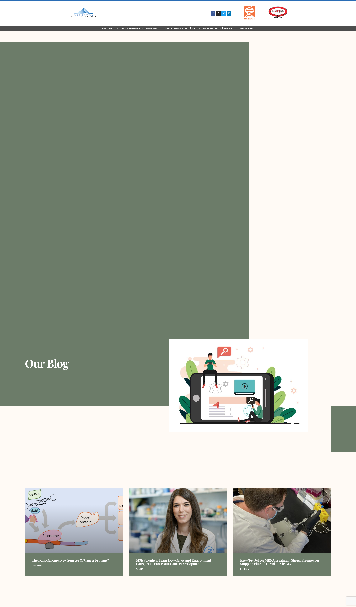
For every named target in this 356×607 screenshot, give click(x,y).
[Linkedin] (229, 13)
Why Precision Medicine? (177, 28)
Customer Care (211, 28)
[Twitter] (223, 13)
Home (103, 28)
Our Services (152, 28)
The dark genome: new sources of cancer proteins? (70, 560)
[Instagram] (218, 13)
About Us (113, 28)
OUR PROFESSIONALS (131, 28)
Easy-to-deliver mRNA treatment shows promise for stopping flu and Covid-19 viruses (279, 562)
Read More (37, 566)
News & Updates (247, 28)
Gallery (196, 28)
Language (229, 28)
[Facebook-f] (213, 13)
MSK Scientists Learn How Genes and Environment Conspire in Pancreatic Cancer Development (173, 562)
